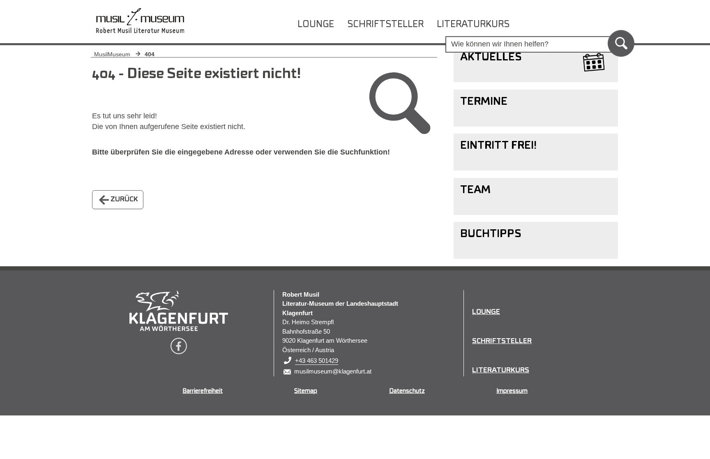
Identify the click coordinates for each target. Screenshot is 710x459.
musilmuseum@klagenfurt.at (332, 371)
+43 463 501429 (316, 360)
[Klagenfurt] (178, 310)
